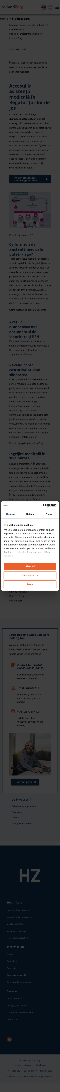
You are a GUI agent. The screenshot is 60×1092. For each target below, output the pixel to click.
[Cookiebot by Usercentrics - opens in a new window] (43, 506)
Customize (28, 575)
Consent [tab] (10, 514)
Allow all (30, 566)
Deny (30, 584)
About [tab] (49, 514)
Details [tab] (30, 514)
